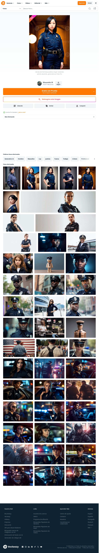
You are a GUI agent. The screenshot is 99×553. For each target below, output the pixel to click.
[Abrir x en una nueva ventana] (38, 546)
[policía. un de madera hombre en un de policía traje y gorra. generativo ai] (81, 328)
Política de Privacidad (73, 547)
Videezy (6, 519)
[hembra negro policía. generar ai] (52, 242)
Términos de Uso (61, 547)
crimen (74, 159)
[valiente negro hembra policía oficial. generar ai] (81, 306)
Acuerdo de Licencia (39, 514)
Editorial (37, 3)
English (89, 514)
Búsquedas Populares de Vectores (41, 523)
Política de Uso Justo (87, 547)
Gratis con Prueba (49, 92)
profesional (85, 159)
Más (46, 3)
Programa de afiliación (40, 519)
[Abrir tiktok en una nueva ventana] (35, 546)
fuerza (56, 159)
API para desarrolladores (12, 528)
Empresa (7, 522)
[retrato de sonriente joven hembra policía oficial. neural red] (82, 242)
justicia (47, 159)
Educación (7, 525)
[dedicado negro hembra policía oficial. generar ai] (18, 328)
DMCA (35, 516)
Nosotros (62, 519)
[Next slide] (91, 159)
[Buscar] (88, 8)
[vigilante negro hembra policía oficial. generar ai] (18, 306)
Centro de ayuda (64, 514)
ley (40, 159)
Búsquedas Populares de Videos (41, 532)
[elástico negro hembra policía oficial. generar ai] (49, 285)
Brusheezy (7, 514)
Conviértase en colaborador (64, 523)
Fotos (19, 3)
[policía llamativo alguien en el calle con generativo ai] (49, 368)
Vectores (9, 3)
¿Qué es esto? (21, 112)
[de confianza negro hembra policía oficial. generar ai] (81, 285)
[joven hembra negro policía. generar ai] (81, 263)
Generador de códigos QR (12, 538)
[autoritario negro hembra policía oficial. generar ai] (18, 285)
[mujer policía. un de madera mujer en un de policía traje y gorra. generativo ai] (49, 263)
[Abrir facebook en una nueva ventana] (22, 546)
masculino (31, 159)
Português (90, 519)
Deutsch (89, 522)
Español (89, 516)
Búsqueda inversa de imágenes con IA (11, 531)
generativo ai (9, 159)
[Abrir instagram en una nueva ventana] (25, 546)
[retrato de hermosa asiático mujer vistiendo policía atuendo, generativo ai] (11, 178)
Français (89, 525)
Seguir (58, 84)
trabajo (65, 159)
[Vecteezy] (3, 3)
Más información (9, 117)
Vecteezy (7, 516)
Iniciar (88, 3)
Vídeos (27, 3)
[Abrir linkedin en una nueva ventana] (29, 546)
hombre (20, 159)
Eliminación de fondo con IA (13, 535)
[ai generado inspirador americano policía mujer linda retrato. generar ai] (18, 368)
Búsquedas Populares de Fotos (41, 527)
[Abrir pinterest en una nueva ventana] (32, 546)
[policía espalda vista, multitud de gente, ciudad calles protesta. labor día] (19, 348)
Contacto (62, 516)
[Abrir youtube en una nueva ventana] (41, 546)
